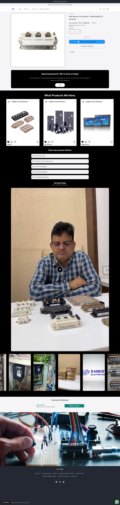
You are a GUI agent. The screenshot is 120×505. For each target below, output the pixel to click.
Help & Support (46, 473)
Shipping (71, 25)
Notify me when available (88, 41)
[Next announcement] (108, 4)
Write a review (74, 406)
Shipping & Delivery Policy (66, 473)
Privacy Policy (80, 473)
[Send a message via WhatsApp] (117, 502)
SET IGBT (17, 502)
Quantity (71, 28)
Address (54, 473)
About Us (37, 473)
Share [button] (72, 52)
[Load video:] (60, 269)
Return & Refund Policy (49, 476)
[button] (27, 9)
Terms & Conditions (63, 476)
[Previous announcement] (11, 4)
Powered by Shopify (25, 502)
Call (60, 85)
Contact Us (74, 476)
